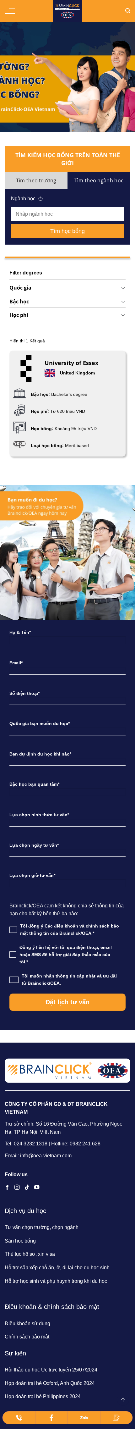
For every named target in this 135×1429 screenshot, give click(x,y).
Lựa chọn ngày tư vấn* (34, 845)
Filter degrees (25, 272)
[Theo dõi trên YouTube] (36, 1187)
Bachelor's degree (69, 394)
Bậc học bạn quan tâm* (34, 784)
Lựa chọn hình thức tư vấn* (39, 814)
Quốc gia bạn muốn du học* (39, 723)
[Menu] (10, 11)
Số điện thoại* (24, 693)
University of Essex (71, 363)
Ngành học (23, 198)
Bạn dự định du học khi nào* (40, 753)
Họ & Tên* (20, 632)
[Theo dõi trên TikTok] (27, 1187)
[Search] (127, 11)
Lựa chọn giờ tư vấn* (32, 875)
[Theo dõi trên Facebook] (7, 1187)
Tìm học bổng (67, 231)
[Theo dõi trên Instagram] (16, 1187)
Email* (16, 662)
